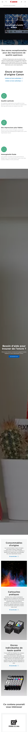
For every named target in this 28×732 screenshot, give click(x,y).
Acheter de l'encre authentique (13, 78)
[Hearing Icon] (21, 2)
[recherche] (6, 2)
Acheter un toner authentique (13, 80)
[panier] (2, 2)
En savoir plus (14, 356)
